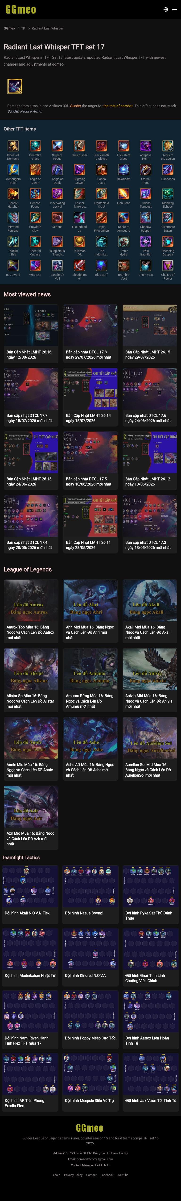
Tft (23, 28)
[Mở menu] (174, 9)
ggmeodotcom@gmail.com (95, 1159)
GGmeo (9, 28)
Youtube (122, 1175)
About (56, 1175)
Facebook (107, 1175)
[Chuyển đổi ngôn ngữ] (165, 9)
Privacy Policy (73, 1175)
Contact (91, 1175)
